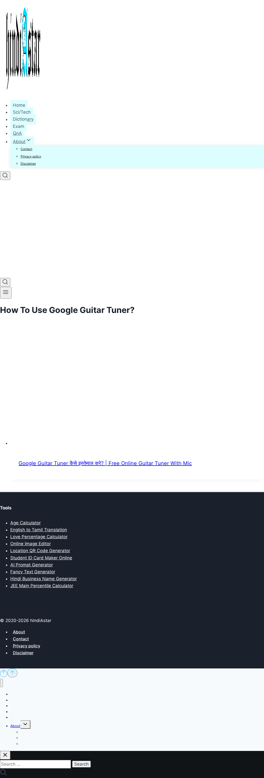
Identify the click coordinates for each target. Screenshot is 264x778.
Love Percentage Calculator (39, 536)
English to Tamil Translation (38, 529)
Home (19, 105)
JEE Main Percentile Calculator (41, 585)
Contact (26, 149)
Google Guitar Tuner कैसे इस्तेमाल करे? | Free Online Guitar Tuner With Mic (105, 463)
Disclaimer (28, 163)
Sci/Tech (22, 112)
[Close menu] (1, 683)
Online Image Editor (30, 543)
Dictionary (23, 119)
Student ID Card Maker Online (41, 557)
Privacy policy (31, 156)
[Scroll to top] (3, 673)
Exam (18, 126)
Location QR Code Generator (40, 550)
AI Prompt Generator (31, 564)
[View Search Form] (5, 175)
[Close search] (5, 755)
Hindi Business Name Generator (43, 578)
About (19, 631)
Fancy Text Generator (32, 571)
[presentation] (137, 388)
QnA (17, 133)
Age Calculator (25, 522)
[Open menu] (6, 292)
